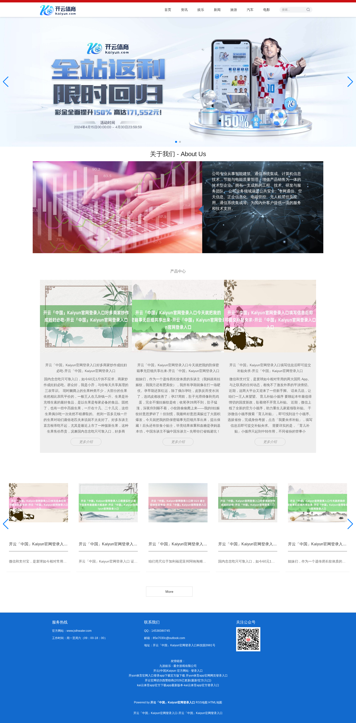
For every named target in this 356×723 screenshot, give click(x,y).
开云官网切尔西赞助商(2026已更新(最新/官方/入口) (178, 680)
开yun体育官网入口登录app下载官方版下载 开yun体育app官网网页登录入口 (178, 675)
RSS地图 (202, 702)
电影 (266, 10)
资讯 (184, 10)
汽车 (250, 10)
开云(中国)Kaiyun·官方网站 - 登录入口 (178, 670)
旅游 (233, 10)
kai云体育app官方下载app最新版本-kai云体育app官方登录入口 (178, 685)
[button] (350, 81)
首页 (167, 10)
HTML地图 (215, 702)
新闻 (217, 10)
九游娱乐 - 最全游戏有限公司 (178, 666)
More (169, 592)
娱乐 (200, 10)
